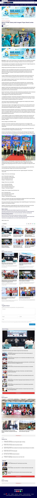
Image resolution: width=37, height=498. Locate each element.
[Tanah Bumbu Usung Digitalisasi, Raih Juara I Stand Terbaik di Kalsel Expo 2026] (30, 242)
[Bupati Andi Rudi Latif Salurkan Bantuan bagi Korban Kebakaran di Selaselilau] (7, 242)
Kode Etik (16, 494)
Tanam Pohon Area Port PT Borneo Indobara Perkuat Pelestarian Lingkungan (26, 431)
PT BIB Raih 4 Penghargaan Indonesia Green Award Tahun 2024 (14, 456)
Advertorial (3, 20)
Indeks (5, 494)
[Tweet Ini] (29, 223)
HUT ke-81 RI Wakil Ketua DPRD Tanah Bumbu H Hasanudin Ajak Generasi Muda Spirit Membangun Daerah (20, 389)
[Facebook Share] (27, 223)
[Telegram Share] (32, 223)
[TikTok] (22, 491)
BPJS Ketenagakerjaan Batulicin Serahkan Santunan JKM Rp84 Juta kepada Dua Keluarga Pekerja (9, 431)
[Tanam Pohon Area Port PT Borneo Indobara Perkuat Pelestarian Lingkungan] (27, 425)
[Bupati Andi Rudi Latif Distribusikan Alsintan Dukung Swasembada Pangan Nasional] (4, 473)
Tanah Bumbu (8, 20)
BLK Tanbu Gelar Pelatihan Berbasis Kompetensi (11, 453)
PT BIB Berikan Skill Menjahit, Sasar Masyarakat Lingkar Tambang (14, 441)
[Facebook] (15, 491)
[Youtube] (18, 491)
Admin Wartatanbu (6, 25)
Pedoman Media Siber (26, 494)
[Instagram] (17, 491)
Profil (9, 494)
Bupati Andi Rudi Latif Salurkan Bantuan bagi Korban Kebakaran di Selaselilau (14, 215)
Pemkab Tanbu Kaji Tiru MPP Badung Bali (10, 450)
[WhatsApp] (20, 491)
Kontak (32, 494)
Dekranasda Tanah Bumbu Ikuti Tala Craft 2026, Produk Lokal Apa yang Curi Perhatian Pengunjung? (18, 211)
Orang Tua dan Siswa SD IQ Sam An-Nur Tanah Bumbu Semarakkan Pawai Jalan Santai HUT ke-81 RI (21, 358)
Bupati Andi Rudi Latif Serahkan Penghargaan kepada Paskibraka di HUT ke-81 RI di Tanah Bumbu (21, 380)
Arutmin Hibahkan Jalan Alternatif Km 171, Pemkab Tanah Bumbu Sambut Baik (20, 467)
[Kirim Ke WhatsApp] (34, 223)
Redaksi (12, 494)
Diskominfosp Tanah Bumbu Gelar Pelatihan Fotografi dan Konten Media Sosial (14, 210)
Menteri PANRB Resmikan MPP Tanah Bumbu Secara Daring (17, 463)
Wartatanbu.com (11, 495)
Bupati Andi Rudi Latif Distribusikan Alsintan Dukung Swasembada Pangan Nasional (20, 473)
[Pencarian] (34, 2)
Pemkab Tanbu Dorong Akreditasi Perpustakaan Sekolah (13, 444)
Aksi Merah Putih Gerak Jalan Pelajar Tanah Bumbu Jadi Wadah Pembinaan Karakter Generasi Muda (18, 216)
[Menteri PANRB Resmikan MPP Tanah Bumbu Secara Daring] (4, 464)
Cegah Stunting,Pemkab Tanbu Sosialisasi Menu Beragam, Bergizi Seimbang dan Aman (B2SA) (19, 447)
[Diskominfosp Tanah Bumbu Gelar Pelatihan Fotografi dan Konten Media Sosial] (7, 231)
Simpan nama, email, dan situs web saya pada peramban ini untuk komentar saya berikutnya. (17, 321)
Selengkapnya (18, 435)
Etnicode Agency (28, 495)
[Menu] (2, 2)
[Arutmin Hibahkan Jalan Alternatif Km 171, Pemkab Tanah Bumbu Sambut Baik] (4, 468)
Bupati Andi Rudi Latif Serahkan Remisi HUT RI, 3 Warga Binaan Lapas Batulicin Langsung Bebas (20, 385)
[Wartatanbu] (8, 2)
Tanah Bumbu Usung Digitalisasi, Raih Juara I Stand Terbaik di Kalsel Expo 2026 (14, 217)
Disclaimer (20, 494)
